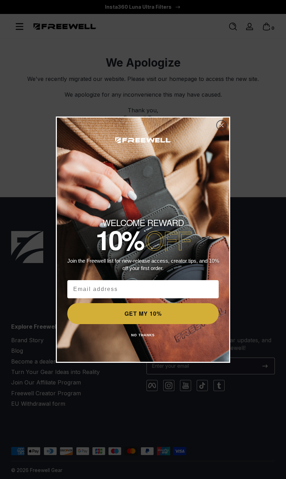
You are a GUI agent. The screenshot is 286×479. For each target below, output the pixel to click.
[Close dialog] (221, 125)
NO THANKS (143, 335)
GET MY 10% (143, 313)
